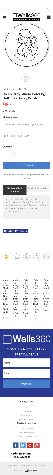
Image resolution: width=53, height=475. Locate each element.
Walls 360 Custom (26, 419)
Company (26, 411)
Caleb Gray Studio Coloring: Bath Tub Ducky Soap (15, 295)
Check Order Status (26, 429)
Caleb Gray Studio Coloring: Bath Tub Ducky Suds (25, 295)
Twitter (23, 445)
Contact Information (26, 433)
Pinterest (30, 445)
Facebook (16, 445)
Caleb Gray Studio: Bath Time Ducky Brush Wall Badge (5, 297)
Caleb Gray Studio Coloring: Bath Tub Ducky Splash (36, 296)
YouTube (37, 445)
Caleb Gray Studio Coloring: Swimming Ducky (46, 293)
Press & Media (26, 415)
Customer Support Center (26, 437)
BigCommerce (32, 470)
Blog (26, 407)
